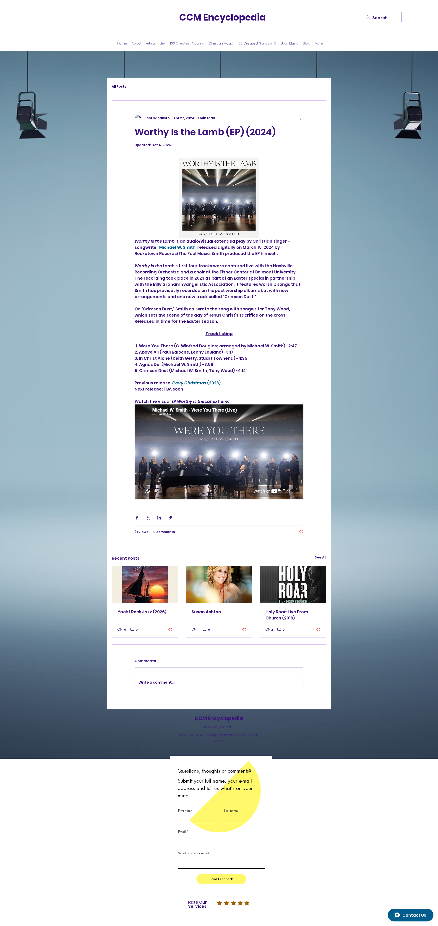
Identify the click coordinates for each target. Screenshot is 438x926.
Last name (231, 810)
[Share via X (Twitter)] (148, 518)
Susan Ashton (206, 612)
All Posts (119, 86)
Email (182, 831)
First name (185, 810)
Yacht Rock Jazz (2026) (141, 612)
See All (320, 557)
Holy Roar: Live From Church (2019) (287, 615)
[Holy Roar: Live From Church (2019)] (293, 584)
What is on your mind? (194, 853)
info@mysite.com (219, 726)
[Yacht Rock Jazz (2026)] (145, 584)
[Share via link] (170, 518)
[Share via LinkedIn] (159, 518)
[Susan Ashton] (219, 584)
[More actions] (300, 118)
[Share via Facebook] (137, 518)
